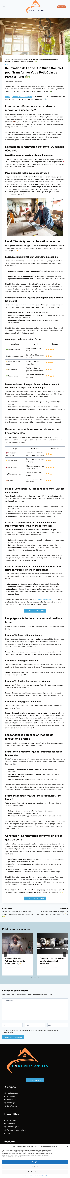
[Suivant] (64, 954)
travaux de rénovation (45, 599)
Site (49, 1025)
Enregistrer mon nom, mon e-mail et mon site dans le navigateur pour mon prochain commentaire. (31, 1031)
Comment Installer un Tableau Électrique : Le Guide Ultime (15, 961)
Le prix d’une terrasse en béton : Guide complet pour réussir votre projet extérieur (17, 911)
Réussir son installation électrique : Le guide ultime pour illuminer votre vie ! (52, 911)
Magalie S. (10, 81)
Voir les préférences (35, 1172)
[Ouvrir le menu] (4, 6)
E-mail (29, 1025)
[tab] (31, 977)
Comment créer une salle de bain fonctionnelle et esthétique (52, 961)
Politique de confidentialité (40, 1175)
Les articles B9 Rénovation (19, 59)
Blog (6, 64)
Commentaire (8, 1000)
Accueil (7, 59)
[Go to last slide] (5, 954)
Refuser (35, 1167)
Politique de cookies (28, 1175)
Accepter (35, 1162)
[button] (67, 1146)
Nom (5, 1025)
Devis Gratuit (61, 6)
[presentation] (17, 943)
